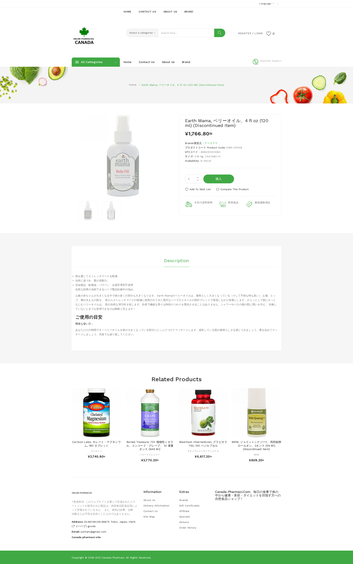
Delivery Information (156, 505)
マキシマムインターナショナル (203, 451)
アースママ (210, 143)
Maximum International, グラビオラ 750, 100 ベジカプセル (203, 443)
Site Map (149, 516)
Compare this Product (234, 189)
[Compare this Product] (107, 434)
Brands (183, 500)
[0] (268, 33)
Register (244, 33)
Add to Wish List (200, 189)
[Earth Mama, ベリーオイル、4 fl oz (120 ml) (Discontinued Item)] (88, 210)
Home (132, 84)
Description (176, 260)
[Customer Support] (267, 64)
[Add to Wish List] (100, 434)
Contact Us (150, 511)
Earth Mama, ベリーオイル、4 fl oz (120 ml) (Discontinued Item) (183, 84)
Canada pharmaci (113, 557)
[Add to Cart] (86, 434)
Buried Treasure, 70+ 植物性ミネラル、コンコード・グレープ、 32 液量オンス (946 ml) (149, 445)
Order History (187, 527)
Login (258, 33)
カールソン (96, 451)
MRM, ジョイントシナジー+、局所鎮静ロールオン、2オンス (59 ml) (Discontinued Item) (256, 445)
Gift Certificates (189, 505)
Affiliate (184, 511)
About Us (149, 500)
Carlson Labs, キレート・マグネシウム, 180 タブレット (96, 443)
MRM (256, 454)
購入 (219, 179)
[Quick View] (93, 434)
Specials (184, 516)
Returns (184, 522)
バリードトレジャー (150, 454)
